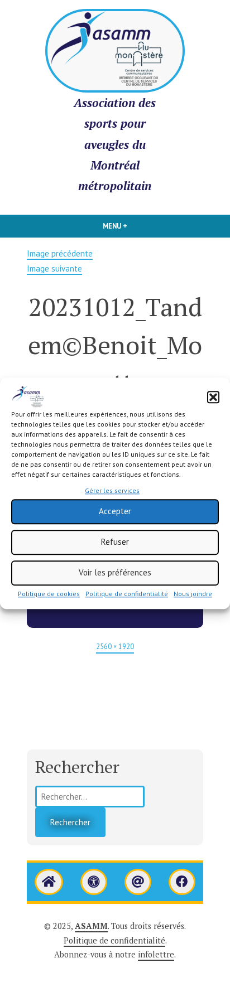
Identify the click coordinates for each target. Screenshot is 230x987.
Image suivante (54, 268)
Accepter (115, 511)
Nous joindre (193, 593)
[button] (213, 397)
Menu (127, 225)
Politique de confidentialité (126, 593)
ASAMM (91, 926)
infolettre (156, 954)
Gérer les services (112, 490)
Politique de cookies (49, 593)
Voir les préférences (115, 572)
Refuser (115, 541)
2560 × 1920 (115, 646)
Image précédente (60, 253)
